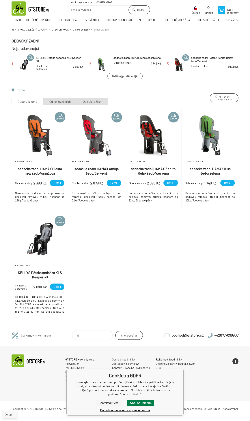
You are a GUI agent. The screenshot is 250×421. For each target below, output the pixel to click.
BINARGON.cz (212, 408)
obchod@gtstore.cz (81, 2)
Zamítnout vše (109, 403)
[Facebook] (235, 361)
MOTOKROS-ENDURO (119, 20)
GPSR (159, 367)
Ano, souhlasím (141, 403)
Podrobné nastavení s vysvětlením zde (125, 410)
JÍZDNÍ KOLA (91, 20)
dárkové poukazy (236, 20)
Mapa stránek (230, 408)
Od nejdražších (92, 101)
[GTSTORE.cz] (13, 30)
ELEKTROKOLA (67, 20)
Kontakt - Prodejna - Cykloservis (131, 367)
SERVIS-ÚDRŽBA (208, 20)
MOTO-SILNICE (148, 20)
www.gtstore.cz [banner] (33, 8)
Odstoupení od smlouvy (125, 363)
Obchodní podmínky (123, 359)
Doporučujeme (27, 101)
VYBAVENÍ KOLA (60, 29)
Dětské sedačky (81, 29)
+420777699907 (104, 2)
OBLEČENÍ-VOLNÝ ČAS (177, 20)
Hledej (140, 10)
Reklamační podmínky (169, 359)
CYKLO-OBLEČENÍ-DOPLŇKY (33, 20)
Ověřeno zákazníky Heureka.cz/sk (175, 363)
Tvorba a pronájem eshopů (187, 408)
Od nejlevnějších (60, 101)
